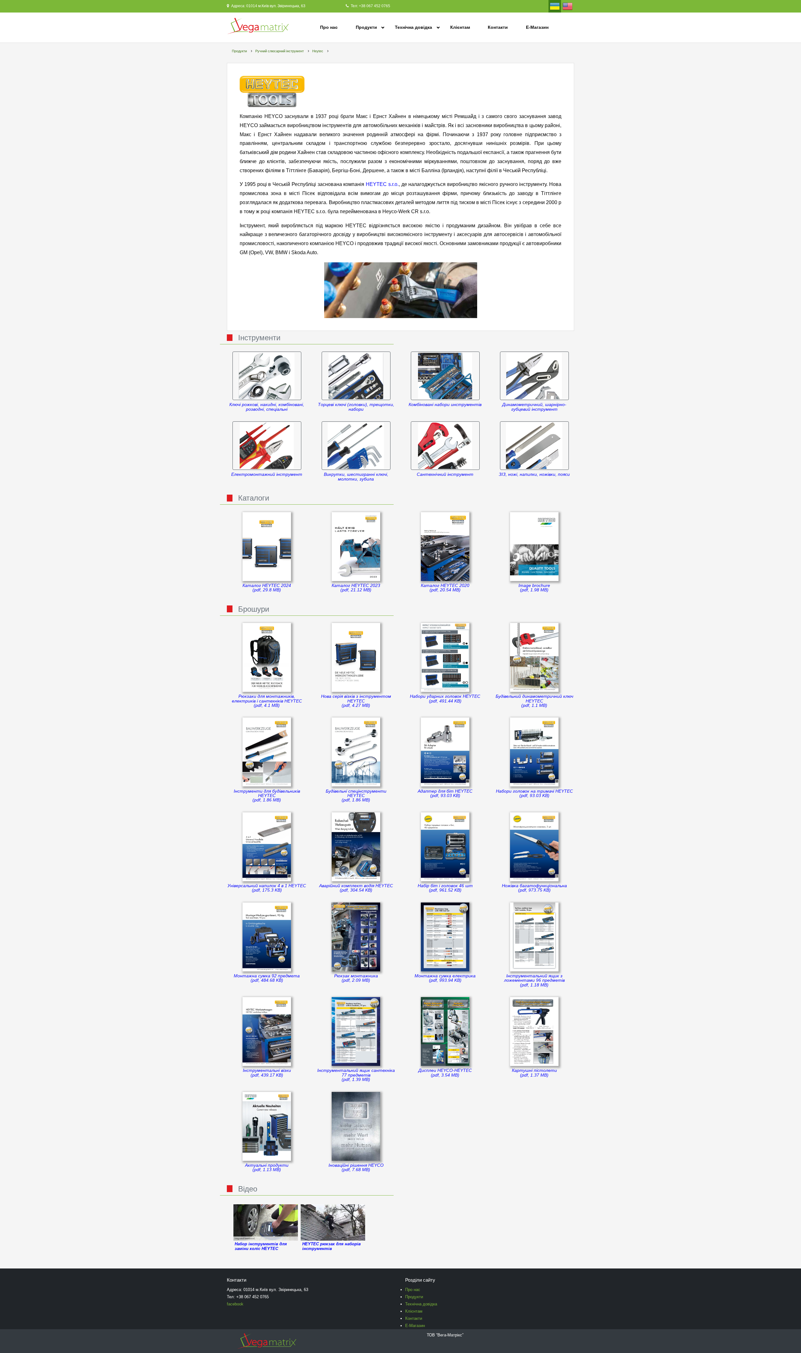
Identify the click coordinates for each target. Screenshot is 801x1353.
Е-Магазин (537, 27)
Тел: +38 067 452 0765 (370, 6)
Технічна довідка (413, 27)
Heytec (317, 51)
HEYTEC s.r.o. (382, 184)
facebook (235, 1304)
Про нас (329, 27)
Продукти (366, 27)
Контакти (498, 27)
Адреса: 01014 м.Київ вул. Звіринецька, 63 (267, 6)
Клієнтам (460, 27)
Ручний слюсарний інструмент (279, 51)
